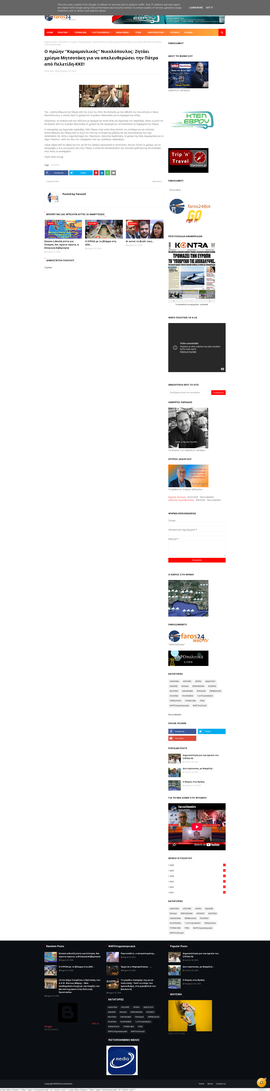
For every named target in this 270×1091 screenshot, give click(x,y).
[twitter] (212, 731)
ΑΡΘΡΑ (198, 681)
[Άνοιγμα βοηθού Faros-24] (261, 1082)
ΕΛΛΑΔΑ (185, 686)
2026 (197, 865)
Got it (209, 7)
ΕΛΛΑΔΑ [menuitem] (188, 32)
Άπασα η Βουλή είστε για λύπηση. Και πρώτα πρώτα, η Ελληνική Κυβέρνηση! (61, 244)
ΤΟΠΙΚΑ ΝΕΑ (190, 700)
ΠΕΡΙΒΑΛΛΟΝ (215, 691)
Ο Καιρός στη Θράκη (194, 781)
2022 (197, 887)
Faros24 (50, 71)
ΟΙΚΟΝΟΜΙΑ (187, 691)
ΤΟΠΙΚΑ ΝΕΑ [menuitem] (80, 32)
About (210, 1083)
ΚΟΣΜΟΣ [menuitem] (175, 32)
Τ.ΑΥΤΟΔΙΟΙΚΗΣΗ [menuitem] (100, 32)
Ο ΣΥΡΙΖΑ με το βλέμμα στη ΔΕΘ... (100, 243)
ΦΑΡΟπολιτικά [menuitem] (156, 32)
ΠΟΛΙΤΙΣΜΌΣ (187, 696)
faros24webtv (174, 714)
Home (201, 1083)
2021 (197, 892)
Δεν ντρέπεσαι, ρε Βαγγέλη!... (198, 768)
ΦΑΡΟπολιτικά (199, 705)
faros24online (66, 1083)
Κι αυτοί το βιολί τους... (140, 241)
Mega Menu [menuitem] (122, 32)
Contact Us (221, 1083)
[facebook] (182, 731)
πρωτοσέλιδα (182, 304)
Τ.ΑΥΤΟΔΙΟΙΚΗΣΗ (205, 696)
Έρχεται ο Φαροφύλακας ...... (136, 966)
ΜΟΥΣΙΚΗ (174, 691)
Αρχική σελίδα (50, 42)
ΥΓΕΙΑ (202, 700)
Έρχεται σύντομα (177, 497)
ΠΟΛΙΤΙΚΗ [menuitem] (63, 32)
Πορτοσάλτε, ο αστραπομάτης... (138, 953)
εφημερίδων (194, 304)
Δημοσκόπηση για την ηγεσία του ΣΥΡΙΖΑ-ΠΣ (201, 757)
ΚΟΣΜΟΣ (212, 686)
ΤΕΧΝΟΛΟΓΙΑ (175, 700)
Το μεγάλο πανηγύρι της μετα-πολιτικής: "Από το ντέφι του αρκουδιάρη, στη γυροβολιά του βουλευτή (138, 985)
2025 (197, 870)
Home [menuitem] (50, 32)
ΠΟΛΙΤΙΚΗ (63, 42)
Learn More (196, 7)
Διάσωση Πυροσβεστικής (181, 499)
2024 (197, 876)
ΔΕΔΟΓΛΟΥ (210, 681)
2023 (197, 881)
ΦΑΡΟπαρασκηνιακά (179, 705)
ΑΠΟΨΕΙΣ (187, 681)
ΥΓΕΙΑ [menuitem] (138, 32)
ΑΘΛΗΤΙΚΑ (174, 681)
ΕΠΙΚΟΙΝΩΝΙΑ (198, 686)
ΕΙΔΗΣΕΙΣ (174, 686)
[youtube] (182, 738)
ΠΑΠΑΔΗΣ (201, 691)
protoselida (204, 304)
